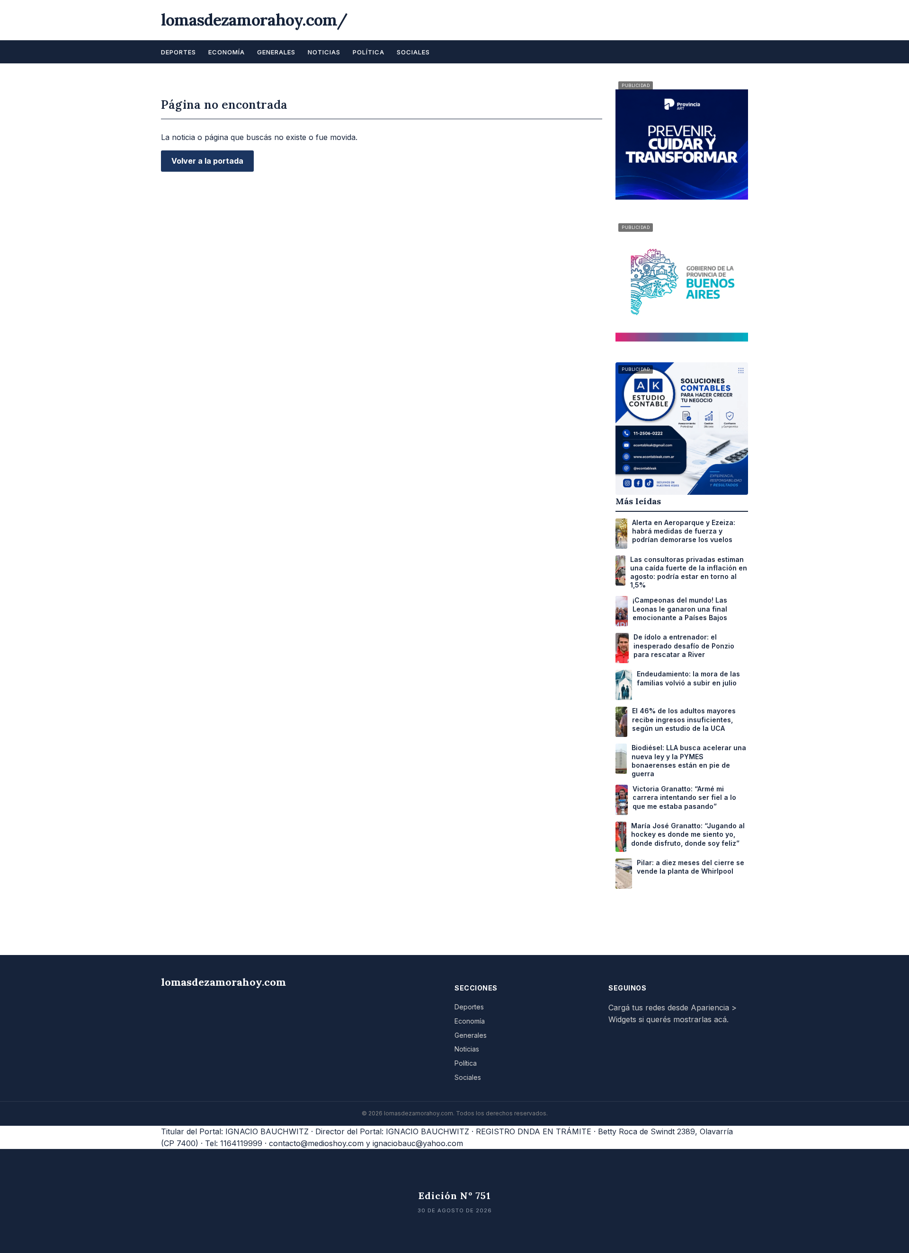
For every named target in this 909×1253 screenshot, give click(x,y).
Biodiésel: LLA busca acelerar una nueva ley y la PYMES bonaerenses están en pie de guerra (689, 761)
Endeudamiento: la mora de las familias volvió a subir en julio (688, 678)
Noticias (324, 52)
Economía (226, 52)
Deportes (178, 52)
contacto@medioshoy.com (316, 1143)
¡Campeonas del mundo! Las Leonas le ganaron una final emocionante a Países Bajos (680, 608)
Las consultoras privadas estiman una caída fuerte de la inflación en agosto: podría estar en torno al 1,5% (688, 572)
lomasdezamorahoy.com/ (254, 19)
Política (368, 52)
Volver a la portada (207, 161)
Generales (276, 52)
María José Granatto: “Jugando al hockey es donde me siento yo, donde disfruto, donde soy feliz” (688, 834)
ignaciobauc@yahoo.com (418, 1143)
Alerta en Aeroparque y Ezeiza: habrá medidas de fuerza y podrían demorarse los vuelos (683, 530)
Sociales (413, 52)
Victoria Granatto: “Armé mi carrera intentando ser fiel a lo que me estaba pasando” (684, 797)
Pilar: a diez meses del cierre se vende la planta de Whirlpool (690, 867)
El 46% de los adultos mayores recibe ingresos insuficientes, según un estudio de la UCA (684, 719)
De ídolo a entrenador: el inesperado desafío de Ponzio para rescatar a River (683, 645)
